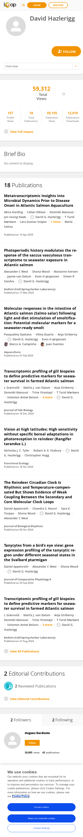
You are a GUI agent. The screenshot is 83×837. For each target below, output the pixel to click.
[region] (41, 801)
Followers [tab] (20, 720)
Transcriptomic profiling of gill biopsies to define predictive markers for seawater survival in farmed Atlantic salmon (40, 376)
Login (36, 5)
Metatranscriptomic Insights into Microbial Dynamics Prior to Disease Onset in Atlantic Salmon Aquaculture (38, 200)
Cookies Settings (41, 828)
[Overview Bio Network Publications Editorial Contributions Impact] (41, 66)
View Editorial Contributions (29, 699)
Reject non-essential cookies (41, 818)
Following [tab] (62, 720)
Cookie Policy (20, 796)
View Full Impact (21, 132)
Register (58, 5)
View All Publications (24, 651)
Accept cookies (41, 807)
